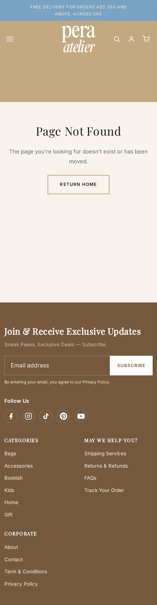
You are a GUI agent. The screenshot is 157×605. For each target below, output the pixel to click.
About (11, 547)
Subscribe (131, 365)
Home (11, 502)
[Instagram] (28, 416)
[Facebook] (11, 416)
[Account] (131, 39)
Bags (10, 453)
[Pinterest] (63, 416)
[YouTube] (81, 416)
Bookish (13, 478)
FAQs (90, 478)
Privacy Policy (21, 584)
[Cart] (146, 39)
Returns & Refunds (106, 466)
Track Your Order (104, 490)
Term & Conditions (25, 571)
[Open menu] (9, 39)
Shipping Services (105, 453)
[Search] (116, 39)
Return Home (78, 184)
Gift (8, 515)
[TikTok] (46, 416)
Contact (13, 559)
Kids (9, 490)
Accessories (18, 466)
